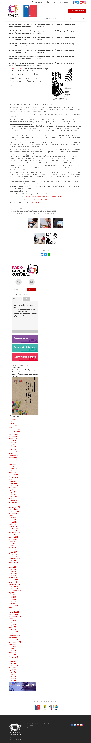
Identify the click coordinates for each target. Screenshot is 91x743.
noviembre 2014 (14, 612)
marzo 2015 (13, 603)
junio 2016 (12, 571)
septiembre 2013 (15, 642)
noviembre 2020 (15, 458)
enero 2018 (13, 530)
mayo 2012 (13, 676)
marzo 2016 (13, 578)
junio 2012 (12, 674)
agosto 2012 (13, 670)
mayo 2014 (13, 625)
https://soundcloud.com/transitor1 (41, 202)
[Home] (21, 10)
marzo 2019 (13, 500)
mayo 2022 (13, 419)
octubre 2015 (13, 588)
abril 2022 (12, 421)
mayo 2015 (13, 599)
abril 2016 (12, 575)
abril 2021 (12, 447)
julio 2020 (12, 466)
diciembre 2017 (14, 533)
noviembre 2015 (14, 586)
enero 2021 (13, 453)
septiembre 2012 (15, 668)
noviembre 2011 (14, 680)
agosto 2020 (13, 464)
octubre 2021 (14, 434)
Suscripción (38, 2)
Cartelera (57, 19)
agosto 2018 (13, 515)
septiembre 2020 (15, 462)
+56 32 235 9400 (16, 739)
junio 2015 (12, 597)
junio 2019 (12, 494)
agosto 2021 (13, 438)
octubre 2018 (14, 511)
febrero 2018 (13, 528)
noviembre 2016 (14, 560)
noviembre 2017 (14, 535)
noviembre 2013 (14, 638)
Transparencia (48, 723)
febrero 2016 (13, 580)
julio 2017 (12, 543)
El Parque (69, 19)
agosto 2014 (13, 618)
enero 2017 (13, 556)
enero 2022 (13, 428)
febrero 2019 (13, 503)
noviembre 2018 (15, 509)
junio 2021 (12, 443)
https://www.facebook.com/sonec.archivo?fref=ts (44, 197)
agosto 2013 (13, 644)
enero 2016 (13, 582)
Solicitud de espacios (77, 11)
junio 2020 (13, 468)
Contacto (65, 2)
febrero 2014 (13, 631)
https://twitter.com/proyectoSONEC (37, 199)
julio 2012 (12, 672)
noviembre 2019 (14, 483)
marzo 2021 (13, 449)
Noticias (81, 19)
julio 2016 (12, 569)
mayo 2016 (13, 573)
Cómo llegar (51, 2)
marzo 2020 (13, 475)
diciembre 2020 (14, 455)
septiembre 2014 (15, 616)
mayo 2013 (13, 650)
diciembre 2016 (14, 558)
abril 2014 (12, 627)
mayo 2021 (13, 445)
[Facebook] (42, 254)
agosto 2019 (13, 490)
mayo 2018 (13, 522)
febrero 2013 (13, 657)
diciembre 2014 (14, 610)
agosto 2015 (13, 593)
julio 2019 (12, 492)
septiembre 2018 (15, 513)
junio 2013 (12, 648)
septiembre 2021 (15, 436)
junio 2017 (12, 545)
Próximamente (17, 298)
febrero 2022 (13, 425)
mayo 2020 (13, 470)
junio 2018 (12, 520)
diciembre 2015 (14, 584)
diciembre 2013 (14, 635)
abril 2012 (12, 678)
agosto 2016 (13, 567)
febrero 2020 (14, 477)
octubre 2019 (14, 485)
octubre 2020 (14, 460)
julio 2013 (12, 646)
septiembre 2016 (15, 565)
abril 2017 (12, 550)
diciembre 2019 (14, 481)
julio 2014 (12, 620)
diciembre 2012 (14, 661)
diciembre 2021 (14, 430)
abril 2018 (12, 524)
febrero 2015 (13, 605)
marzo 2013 (13, 655)
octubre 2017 (14, 537)
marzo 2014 (13, 629)
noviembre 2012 (14, 663)
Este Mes (26, 298)
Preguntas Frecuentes (32, 723)
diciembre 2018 (14, 507)
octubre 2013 (14, 640)
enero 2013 (13, 659)
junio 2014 (12, 623)
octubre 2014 (14, 614)
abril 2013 (12, 653)
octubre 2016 (13, 563)
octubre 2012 (14, 665)
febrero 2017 (13, 554)
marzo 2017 (13, 552)
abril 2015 (12, 601)
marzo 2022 (13, 423)
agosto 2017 (13, 541)
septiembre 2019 (15, 488)
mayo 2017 (13, 548)
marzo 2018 (13, 526)
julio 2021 (12, 440)
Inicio (48, 19)
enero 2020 (13, 479)
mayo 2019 (13, 496)
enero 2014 (13, 633)
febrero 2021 (13, 451)
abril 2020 (12, 473)
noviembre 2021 (14, 432)
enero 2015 (13, 608)
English (28, 727)
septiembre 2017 (15, 539)
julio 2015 (12, 595)
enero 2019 (13, 505)
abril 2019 (12, 498)
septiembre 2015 (15, 590)
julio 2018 (12, 518)
